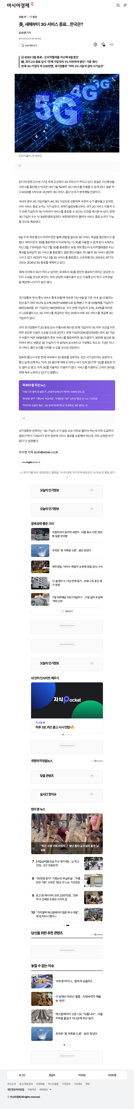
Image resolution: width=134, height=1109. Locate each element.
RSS (88, 1084)
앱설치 (52, 1075)
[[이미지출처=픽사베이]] (67, 113)
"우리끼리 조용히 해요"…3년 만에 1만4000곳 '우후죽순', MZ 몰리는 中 (55, 405)
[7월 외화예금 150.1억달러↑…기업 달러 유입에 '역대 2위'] (40, 605)
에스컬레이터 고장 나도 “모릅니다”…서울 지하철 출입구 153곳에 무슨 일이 (79, 1016)
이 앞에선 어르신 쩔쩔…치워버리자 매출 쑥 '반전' (78, 999)
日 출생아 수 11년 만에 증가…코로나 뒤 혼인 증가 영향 (77, 583)
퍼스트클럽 (53, 1084)
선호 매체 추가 (31, 45)
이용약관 (32, 1089)
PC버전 (82, 1075)
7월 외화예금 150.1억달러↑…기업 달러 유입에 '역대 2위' (77, 599)
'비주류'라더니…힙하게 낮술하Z (73, 981)
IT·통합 (33, 17)
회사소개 (11, 1084)
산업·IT (23, 17)
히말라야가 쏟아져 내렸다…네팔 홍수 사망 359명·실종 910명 (77, 534)
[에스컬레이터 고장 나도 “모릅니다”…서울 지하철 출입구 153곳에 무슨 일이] (42, 1022)
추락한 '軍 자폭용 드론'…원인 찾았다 (71, 550)
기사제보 (78, 1084)
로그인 (22, 1075)
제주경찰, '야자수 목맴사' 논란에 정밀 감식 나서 (77, 566)
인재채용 (40, 1084)
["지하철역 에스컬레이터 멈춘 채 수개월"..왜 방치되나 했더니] (93, 920)
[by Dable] (97, 934)
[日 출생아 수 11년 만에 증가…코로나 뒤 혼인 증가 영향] (40, 588)
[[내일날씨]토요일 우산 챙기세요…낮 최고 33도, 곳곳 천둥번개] (93, 869)
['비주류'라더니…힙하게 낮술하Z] (42, 987)
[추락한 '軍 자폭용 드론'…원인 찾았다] (40, 556)
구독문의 (66, 1084)
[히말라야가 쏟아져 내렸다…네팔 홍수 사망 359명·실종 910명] (40, 539)
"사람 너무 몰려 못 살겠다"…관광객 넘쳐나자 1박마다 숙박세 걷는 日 (53, 391)
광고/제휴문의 (26, 1084)
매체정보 (43, 1089)
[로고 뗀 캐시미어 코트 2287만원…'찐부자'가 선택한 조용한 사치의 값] (93, 903)
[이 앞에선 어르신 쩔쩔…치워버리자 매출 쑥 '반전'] (42, 1005)
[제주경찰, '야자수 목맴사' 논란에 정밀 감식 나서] (40, 572)
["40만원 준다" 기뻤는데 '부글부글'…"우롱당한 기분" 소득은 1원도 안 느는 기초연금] (93, 886)
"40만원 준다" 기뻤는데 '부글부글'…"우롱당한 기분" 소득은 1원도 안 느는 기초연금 (59, 398)
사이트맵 (112, 1075)
